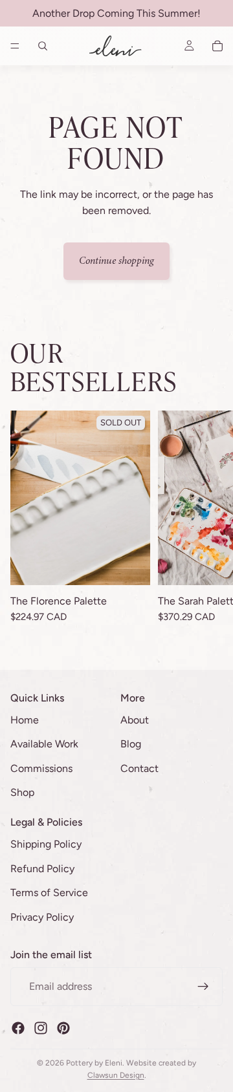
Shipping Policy (46, 844)
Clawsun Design (115, 1075)
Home (24, 720)
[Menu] (15, 46)
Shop (22, 793)
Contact (139, 768)
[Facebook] (18, 1028)
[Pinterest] (63, 1028)
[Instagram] (41, 1028)
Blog (130, 744)
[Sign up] (203, 986)
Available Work (44, 744)
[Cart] (217, 46)
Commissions (41, 768)
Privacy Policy (42, 917)
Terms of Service (49, 892)
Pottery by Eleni (94, 1062)
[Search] (42, 46)
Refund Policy (42, 868)
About (134, 720)
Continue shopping (116, 260)
